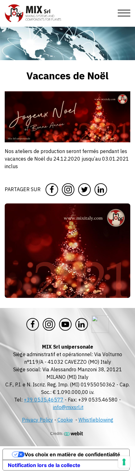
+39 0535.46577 (43, 399)
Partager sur (22, 189)
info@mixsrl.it (68, 407)
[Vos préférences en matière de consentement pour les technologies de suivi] (124, 462)
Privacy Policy (37, 420)
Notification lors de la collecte (44, 465)
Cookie (65, 420)
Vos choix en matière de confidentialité (72, 454)
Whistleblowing (95, 420)
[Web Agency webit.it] (74, 433)
